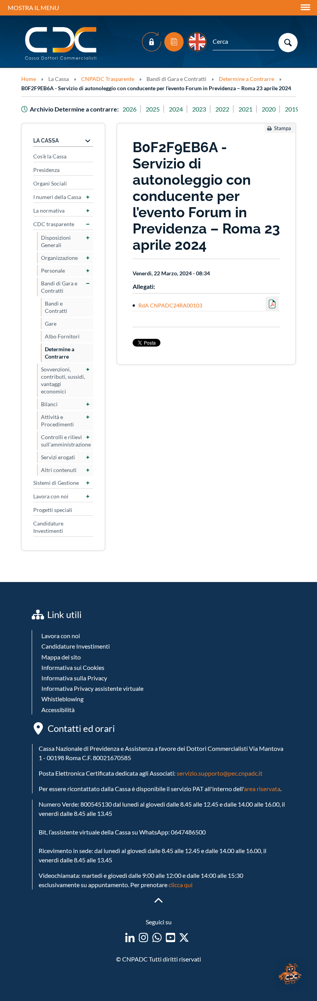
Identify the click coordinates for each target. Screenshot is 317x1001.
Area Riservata (151, 42)
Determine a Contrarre (246, 79)
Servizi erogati (58, 457)
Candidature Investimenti (48, 527)
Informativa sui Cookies (72, 667)
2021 (245, 109)
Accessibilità (58, 709)
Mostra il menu (33, 7)
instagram (143, 937)
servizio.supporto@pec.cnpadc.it (219, 773)
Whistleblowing (62, 698)
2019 (292, 109)
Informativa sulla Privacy (74, 678)
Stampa (282, 128)
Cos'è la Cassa (49, 156)
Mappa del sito (61, 657)
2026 (129, 109)
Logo (61, 43)
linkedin (130, 937)
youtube (170, 937)
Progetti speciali (52, 510)
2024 (176, 109)
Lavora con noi (50, 496)
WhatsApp (157, 937)
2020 (269, 109)
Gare (50, 323)
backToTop (158, 900)
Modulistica (174, 42)
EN (197, 42)
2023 (199, 109)
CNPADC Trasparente (107, 79)
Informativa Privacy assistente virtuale (92, 688)
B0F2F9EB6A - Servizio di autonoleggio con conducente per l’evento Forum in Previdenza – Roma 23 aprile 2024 (156, 88)
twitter (184, 937)
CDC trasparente (53, 224)
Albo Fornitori (62, 336)
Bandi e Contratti (56, 307)
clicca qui (181, 884)
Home (28, 79)
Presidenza (46, 170)
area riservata (262, 788)
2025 (153, 109)
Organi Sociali (50, 183)
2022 (222, 109)
